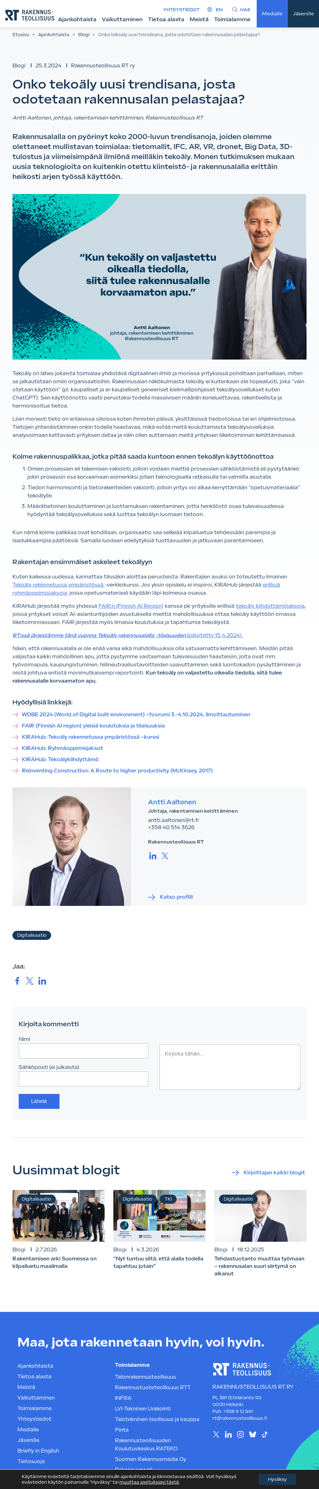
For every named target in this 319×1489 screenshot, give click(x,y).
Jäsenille (303, 14)
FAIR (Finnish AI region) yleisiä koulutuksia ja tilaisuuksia (93, 726)
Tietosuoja (31, 1461)
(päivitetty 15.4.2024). (127, 635)
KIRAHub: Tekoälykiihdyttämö (61, 759)
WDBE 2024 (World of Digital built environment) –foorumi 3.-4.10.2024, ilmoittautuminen (136, 715)
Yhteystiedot (181, 9)
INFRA (123, 1398)
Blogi (83, 34)
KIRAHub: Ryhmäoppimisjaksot (62, 748)
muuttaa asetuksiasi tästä (149, 1482)
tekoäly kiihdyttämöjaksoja (270, 606)
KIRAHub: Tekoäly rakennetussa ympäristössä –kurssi (91, 737)
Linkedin (228, 1434)
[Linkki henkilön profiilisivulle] (71, 846)
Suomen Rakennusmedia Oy (150, 1459)
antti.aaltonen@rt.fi (173, 820)
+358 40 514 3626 (171, 827)
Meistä (199, 19)
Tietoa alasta (166, 19)
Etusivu (20, 34)
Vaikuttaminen (122, 19)
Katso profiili (176, 897)
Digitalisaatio (31, 935)
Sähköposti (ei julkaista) (49, 1067)
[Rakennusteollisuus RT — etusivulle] (30, 14)
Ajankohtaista (77, 19)
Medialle (272, 14)
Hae (245, 9)
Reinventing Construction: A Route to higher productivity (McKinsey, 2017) (117, 771)
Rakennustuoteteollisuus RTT (153, 1387)
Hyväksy (277, 1479)
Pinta (122, 1430)
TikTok (264, 1434)
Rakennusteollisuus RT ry (103, 66)
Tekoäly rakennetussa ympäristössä (58, 585)
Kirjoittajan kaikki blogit (274, 1173)
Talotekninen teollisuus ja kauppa (157, 1419)
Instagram (240, 1434)
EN (219, 9)
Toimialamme (232, 19)
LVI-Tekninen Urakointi (143, 1409)
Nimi (24, 1039)
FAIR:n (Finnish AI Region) (131, 606)
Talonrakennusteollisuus (145, 1377)
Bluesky (252, 1434)
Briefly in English (38, 1451)
